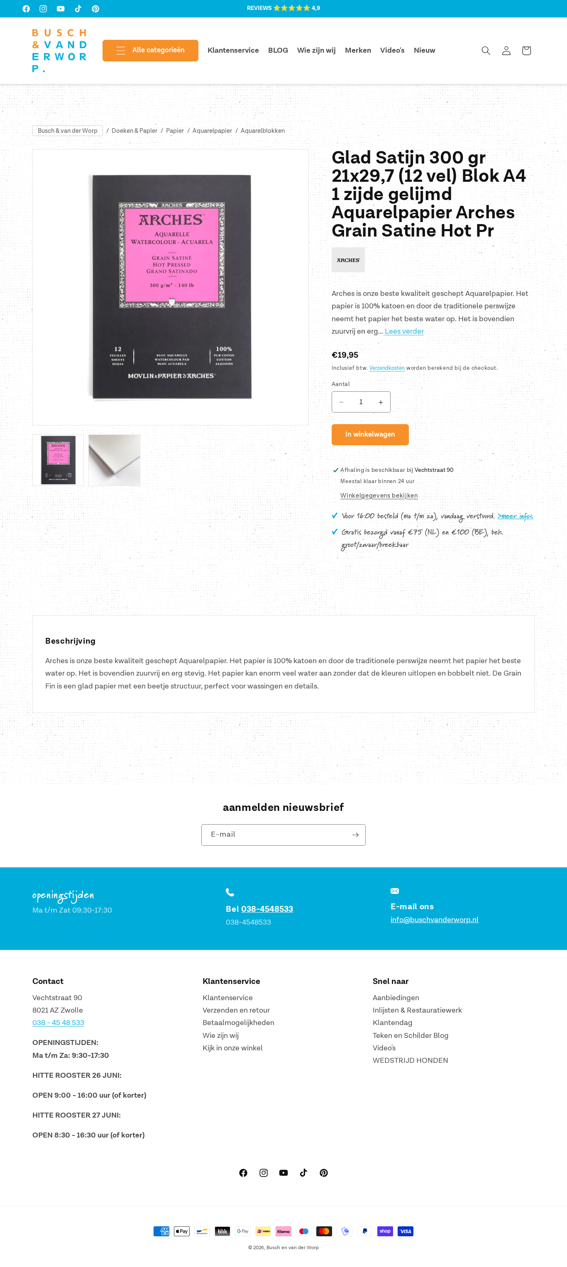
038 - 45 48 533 (58, 1022)
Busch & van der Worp (68, 130)
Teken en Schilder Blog (411, 1035)
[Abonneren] (355, 835)
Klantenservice (228, 998)
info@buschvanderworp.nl (435, 919)
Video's (384, 1048)
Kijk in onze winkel (233, 1048)
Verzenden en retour (236, 1010)
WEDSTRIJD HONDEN (410, 1060)
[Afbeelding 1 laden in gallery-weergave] (58, 460)
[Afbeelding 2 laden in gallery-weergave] (114, 460)
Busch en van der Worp (292, 1248)
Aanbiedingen (396, 998)
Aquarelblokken (263, 130)
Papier (175, 130)
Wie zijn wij (221, 1035)
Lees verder (404, 331)
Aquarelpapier (212, 130)
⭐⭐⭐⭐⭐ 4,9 (296, 8)
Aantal (341, 384)
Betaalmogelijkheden (238, 1022)
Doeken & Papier (134, 130)
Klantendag (393, 1022)
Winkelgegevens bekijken (379, 496)
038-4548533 (267, 909)
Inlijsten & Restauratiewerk (417, 1010)
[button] (143, 50)
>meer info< (515, 516)
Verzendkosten (387, 368)
